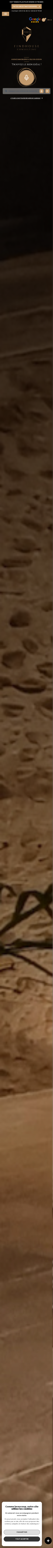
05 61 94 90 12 (24, 11)
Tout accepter (21, 1539)
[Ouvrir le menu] (5, 14)
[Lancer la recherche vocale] (26, 77)
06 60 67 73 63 (36, 11)
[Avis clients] (35, 20)
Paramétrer (22, 1532)
